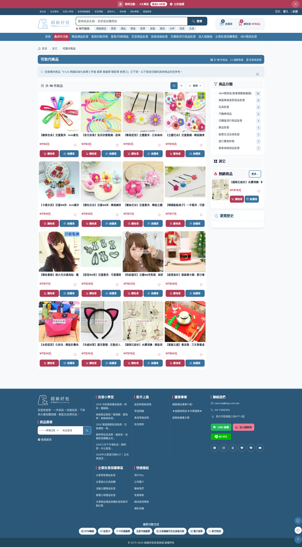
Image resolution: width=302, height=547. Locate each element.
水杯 (172, 28)
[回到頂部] (298, 540)
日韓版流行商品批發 (183, 36)
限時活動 (62, 36)
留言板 (43, 11)
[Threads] (233, 448)
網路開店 (101, 28)
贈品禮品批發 (80, 36)
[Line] (251, 448)
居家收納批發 (159, 36)
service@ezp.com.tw (227, 403)
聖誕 (133, 28)
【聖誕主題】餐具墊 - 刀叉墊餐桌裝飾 (185, 344)
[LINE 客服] (298, 530)
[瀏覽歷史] (298, 521)
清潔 (181, 28)
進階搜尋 (46, 439)
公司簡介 (139, 481)
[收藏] (258, 191)
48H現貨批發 (248, 36)
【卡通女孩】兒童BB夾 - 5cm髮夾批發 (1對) (59, 205)
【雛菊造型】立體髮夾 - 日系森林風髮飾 (143, 135)
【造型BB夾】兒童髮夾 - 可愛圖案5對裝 (101, 274)
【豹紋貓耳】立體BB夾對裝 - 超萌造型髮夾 (143, 274)
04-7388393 (222, 410)
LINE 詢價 (223, 427)
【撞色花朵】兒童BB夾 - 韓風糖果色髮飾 (101, 205)
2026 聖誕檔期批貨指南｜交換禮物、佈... (111, 426)
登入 (285, 11)
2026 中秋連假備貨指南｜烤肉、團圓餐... (111, 406)
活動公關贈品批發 (106, 488)
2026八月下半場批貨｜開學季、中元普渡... (111, 446)
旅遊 (152, 28)
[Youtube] (260, 448)
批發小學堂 (68, 11)
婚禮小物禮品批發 (106, 495)
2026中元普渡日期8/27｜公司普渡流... (112, 456)
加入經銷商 (206, 36)
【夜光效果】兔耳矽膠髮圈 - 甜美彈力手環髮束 (101, 135)
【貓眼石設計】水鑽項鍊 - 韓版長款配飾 (246, 182)
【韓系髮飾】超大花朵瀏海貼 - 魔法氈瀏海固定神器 (59, 274)
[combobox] (132, 21)
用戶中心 (139, 475)
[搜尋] (87, 430)
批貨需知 (54, 11)
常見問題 (139, 411)
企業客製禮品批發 (106, 475)
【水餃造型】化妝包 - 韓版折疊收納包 (59, 344)
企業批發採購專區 (226, 36)
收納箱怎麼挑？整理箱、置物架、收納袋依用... (112, 416)
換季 (142, 28)
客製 (113, 28)
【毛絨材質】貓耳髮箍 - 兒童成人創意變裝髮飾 (101, 344)
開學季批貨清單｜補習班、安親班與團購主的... (112, 436)
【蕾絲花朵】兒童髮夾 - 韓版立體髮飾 (143, 205)
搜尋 (199, 21)
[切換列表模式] (181, 85)
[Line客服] (242, 448)
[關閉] (295, 4)
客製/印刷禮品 (120, 36)
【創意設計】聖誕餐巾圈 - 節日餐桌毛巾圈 (185, 274)
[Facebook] (214, 448)
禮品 (123, 28)
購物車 (238, 199)
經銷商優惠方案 (180, 417)
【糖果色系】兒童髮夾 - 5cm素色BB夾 (59, 135)
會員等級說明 (141, 417)
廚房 (162, 28)
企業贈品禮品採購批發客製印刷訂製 (112, 503)
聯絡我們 (139, 488)
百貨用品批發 (139, 36)
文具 (191, 28)
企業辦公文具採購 (106, 481)
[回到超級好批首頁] (64, 400)
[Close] (257, 74)
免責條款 (139, 495)
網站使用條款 (141, 501)
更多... (255, 174)
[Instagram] (224, 448)
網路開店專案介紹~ (182, 404)
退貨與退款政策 (142, 404)
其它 (222, 161)
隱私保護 (139, 508)
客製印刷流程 (99, 36)
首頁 (48, 36)
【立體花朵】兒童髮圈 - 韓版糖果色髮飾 (185, 135)
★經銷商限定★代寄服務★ (187, 411)
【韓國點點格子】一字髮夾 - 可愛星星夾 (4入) (185, 205)
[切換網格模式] (174, 85)
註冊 (295, 11)
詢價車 (253, 199)
